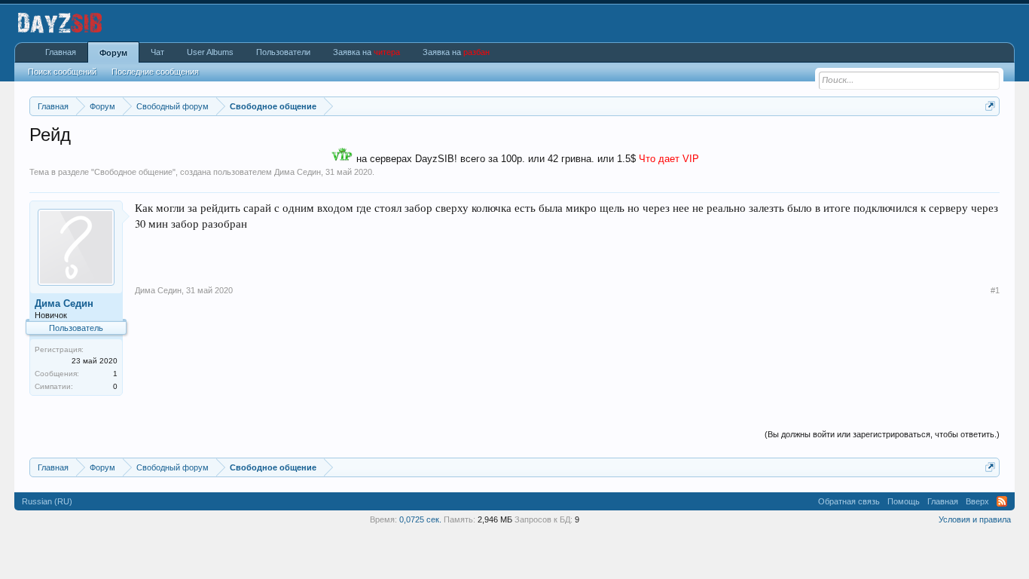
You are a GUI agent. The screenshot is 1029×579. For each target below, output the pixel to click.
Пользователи (283, 52)
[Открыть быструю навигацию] (990, 106)
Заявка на (366, 52)
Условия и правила (975, 519)
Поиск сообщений (62, 71)
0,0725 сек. (420, 519)
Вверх (977, 501)
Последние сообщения (155, 71)
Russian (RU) (47, 501)
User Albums (210, 52)
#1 (995, 290)
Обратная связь (849, 501)
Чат (157, 52)
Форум (113, 52)
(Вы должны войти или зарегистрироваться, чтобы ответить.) (882, 434)
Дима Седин (297, 171)
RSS (1002, 501)
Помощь (903, 501)
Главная (60, 52)
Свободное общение (133, 171)
